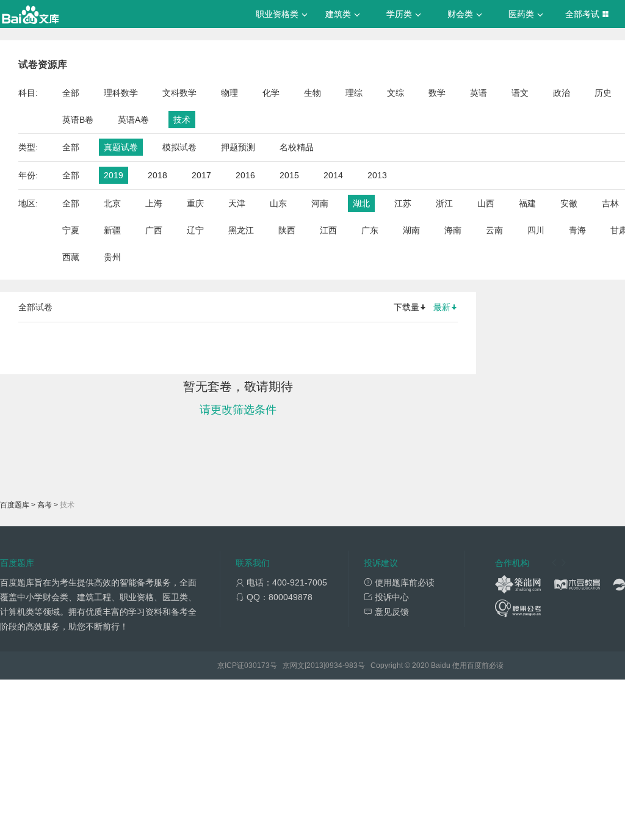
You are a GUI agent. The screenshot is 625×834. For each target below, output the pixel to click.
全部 (70, 93)
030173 (257, 665)
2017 (201, 175)
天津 (236, 203)
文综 (395, 93)
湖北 (361, 203)
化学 (271, 93)
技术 (181, 120)
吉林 (610, 203)
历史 (603, 93)
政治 (561, 93)
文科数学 (179, 93)
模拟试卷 (179, 147)
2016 (245, 175)
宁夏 (70, 230)
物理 (229, 93)
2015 (289, 175)
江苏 (402, 203)
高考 (44, 505)
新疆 (112, 230)
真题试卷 (121, 147)
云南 (494, 230)
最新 (441, 307)
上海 (153, 203)
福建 (527, 203)
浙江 (444, 203)
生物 (312, 93)
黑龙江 (241, 230)
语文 (520, 93)
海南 (452, 230)
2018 (157, 175)
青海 (577, 230)
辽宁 (195, 230)
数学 (437, 93)
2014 (333, 175)
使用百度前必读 (478, 665)
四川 (535, 230)
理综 (354, 93)
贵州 (112, 257)
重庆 (195, 203)
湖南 (411, 230)
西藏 (70, 257)
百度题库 (14, 505)
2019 (113, 175)
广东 (369, 230)
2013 (377, 175)
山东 (278, 203)
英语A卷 (133, 120)
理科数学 (121, 93)
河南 (319, 203)
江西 (328, 230)
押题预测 (238, 147)
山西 (485, 203)
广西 (153, 230)
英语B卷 (77, 120)
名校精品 (297, 147)
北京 (112, 203)
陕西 (286, 230)
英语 (478, 93)
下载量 (406, 307)
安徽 (568, 203)
